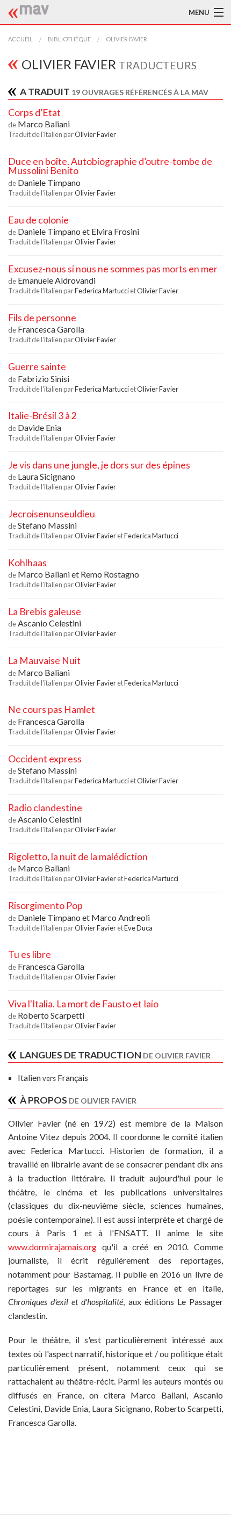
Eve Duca (138, 928)
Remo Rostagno (110, 574)
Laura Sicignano (46, 476)
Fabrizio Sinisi (43, 378)
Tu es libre (29, 954)
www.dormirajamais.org (52, 1247)
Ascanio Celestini (49, 623)
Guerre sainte (37, 366)
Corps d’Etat (34, 112)
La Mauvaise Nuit (44, 660)
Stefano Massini (47, 525)
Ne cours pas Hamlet (51, 709)
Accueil (20, 38)
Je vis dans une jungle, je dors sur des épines (99, 465)
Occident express (45, 759)
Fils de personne (42, 317)
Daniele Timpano (49, 182)
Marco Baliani (44, 124)
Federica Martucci (102, 290)
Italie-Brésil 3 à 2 (42, 415)
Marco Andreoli (120, 917)
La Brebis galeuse (44, 611)
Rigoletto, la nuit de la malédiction (78, 856)
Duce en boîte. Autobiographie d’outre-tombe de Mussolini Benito (110, 166)
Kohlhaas (27, 562)
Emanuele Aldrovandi (57, 280)
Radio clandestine (45, 807)
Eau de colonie (38, 220)
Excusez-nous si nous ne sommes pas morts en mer (113, 269)
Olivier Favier (126, 38)
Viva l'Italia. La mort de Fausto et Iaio (83, 1004)
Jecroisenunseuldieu (51, 514)
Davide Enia (39, 427)
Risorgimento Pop (45, 905)
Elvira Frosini (115, 231)
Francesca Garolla (51, 329)
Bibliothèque (69, 38)
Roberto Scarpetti (51, 1015)
